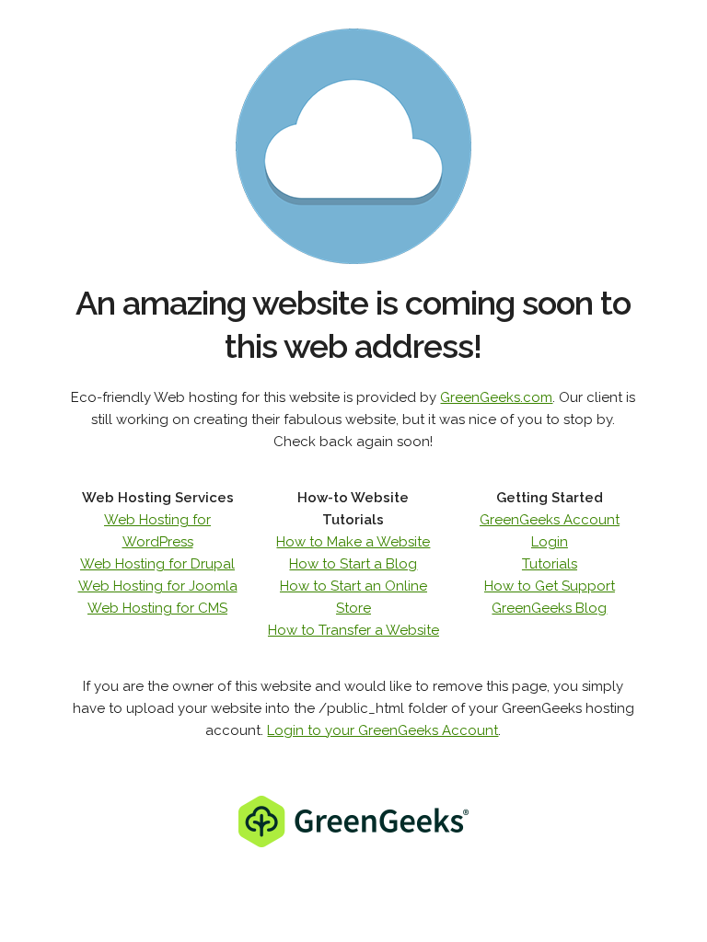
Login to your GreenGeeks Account (382, 730)
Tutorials (549, 564)
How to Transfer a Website (353, 630)
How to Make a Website (353, 542)
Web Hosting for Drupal (157, 564)
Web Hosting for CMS (157, 608)
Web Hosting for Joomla (158, 586)
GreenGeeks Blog (549, 608)
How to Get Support (549, 586)
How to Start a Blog (353, 564)
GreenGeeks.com (496, 397)
